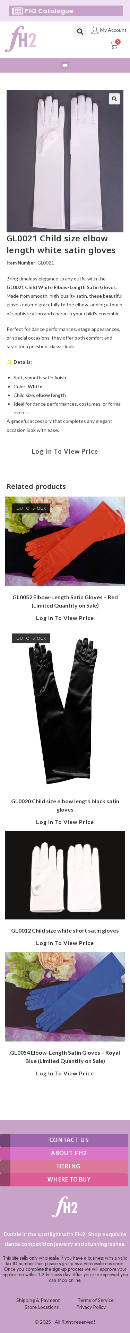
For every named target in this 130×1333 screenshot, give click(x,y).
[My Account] (94, 30)
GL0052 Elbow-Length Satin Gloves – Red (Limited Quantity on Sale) (65, 601)
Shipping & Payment (38, 1300)
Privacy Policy (91, 1307)
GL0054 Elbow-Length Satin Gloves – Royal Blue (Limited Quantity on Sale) (65, 1056)
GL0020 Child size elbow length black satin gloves (65, 805)
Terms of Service (95, 1300)
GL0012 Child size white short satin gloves (65, 930)
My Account (113, 30)
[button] (80, 31)
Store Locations (42, 1307)
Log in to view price (65, 451)
